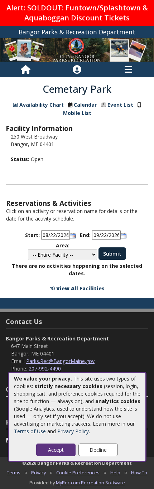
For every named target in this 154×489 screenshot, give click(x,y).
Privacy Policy (73, 431)
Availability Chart (41, 104)
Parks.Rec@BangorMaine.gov (60, 361)
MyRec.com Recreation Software (90, 482)
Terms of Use (30, 431)
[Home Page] (25, 69)
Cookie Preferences (78, 472)
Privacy (38, 472)
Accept (56, 449)
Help (115, 472)
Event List (120, 104)
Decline (98, 449)
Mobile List (77, 113)
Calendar (85, 104)
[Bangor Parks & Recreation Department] (77, 49)
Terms (13, 472)
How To (139, 472)
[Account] (77, 69)
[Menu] (128, 69)
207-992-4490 (45, 368)
